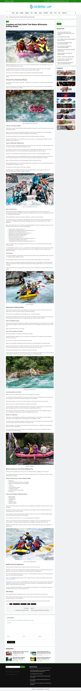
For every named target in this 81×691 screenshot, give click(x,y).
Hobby (7, 21)
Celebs (35, 12)
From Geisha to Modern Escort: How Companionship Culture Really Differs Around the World (52, 1)
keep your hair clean (10, 579)
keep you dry (21, 518)
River (29, 604)
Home (13, 12)
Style (55, 12)
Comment (9, 622)
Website (39, 636)
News (17, 12)
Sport (51, 12)
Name (8, 636)
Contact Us (64, 12)
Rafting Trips (23, 604)
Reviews (21, 12)
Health (40, 12)
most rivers (21, 247)
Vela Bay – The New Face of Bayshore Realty (65, 56)
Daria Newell (9, 28)
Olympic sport (22, 64)
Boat (11, 604)
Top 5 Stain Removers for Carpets (63, 36)
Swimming (33, 604)
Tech (59, 12)
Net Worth (46, 12)
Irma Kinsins (15, 654)
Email (24, 636)
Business (27, 12)
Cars (31, 12)
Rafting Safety (16, 604)
